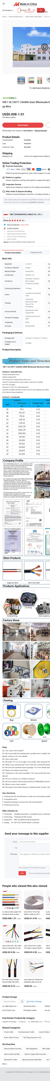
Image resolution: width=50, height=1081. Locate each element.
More (4, 1064)
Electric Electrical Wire (12, 1054)
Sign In (5, 242)
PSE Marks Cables (30, 1010)
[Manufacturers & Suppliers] (25, 4)
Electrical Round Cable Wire (32, 1060)
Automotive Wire (29, 1006)
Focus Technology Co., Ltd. (29, 1072)
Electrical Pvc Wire (10, 1060)
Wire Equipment (31, 1048)
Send (22, 873)
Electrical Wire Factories (12, 1048)
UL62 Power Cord (8, 1010)
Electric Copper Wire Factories (35, 1054)
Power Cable (8, 1032)
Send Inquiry (23, 125)
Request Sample (41, 130)
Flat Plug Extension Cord (32, 1037)
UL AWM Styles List (9, 1006)
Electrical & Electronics (16, 17)
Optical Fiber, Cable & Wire (33, 17)
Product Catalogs (35, 1001)
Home (4, 17)
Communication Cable (26, 1032)
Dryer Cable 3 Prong (11, 1037)
